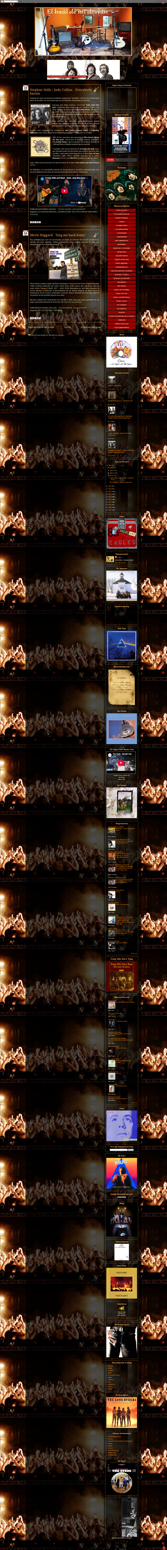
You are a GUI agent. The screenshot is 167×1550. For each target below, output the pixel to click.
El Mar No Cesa (113, 1072)
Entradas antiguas (91, 327)
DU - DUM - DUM (113, 1059)
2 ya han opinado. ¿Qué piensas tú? (71, 209)
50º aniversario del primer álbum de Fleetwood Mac (120, 417)
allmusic (110, 1439)
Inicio (67, 327)
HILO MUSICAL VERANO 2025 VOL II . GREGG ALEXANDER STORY (124, 855)
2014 (110, 494)
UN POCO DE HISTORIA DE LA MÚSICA (122, 316)
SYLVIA (110, 1387)
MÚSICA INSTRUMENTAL (121, 297)
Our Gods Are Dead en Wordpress (117, 1099)
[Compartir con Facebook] (38, 222)
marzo (112, 470)
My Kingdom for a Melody (116, 827)
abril (111, 468)
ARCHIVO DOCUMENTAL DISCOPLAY (120, 1441)
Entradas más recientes (41, 327)
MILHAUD (111, 1384)
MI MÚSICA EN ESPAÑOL (121, 278)
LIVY (109, 1382)
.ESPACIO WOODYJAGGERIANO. (119, 865)
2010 (110, 505)
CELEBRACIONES (65, 212)
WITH (110, 1389)
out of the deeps (113, 1084)
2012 (110, 499)
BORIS (110, 1368)
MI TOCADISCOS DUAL (115, 852)
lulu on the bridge (113, 1046)
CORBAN (111, 1370)
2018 (110, 465)
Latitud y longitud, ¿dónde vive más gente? (120, 1034)
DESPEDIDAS (122, 244)
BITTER (110, 1366)
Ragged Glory (112, 1001)
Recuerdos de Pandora (114, 1032)
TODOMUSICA (112, 1455)
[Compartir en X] (35, 222)
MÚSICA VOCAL (121, 301)
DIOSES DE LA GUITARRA (121, 248)
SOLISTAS (34, 214)
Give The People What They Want (125, 1002)
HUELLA (118, 1073)
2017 (110, 486)
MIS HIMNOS (121, 282)
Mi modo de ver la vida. (115, 1013)
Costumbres (111, 1015)
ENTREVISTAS (121, 252)
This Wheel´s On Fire (121, 943)
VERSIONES (122, 320)
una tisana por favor (121, 1086)
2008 (110, 510)
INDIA (110, 1377)
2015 (110, 491)
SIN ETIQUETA (121, 309)
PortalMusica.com (113, 1450)
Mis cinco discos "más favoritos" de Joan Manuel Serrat (125, 842)
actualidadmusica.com (114, 1436)
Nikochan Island (113, 915)
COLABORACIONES (121, 229)
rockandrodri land (113, 941)
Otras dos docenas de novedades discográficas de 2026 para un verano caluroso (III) (124, 868)
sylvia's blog (111, 1020)
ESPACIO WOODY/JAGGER (117, 878)
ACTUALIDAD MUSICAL (47, 212)
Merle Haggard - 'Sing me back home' (58, 235)
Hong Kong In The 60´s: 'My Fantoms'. (123, 1061)
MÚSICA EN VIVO (121, 293)
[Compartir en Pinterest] (40, 222)
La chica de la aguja (121, 1021)
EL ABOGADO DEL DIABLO (117, 1038)
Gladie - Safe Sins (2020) (122, 904)
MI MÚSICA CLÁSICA (122, 275)
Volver (118, 892)
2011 (110, 502)
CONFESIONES (122, 233)
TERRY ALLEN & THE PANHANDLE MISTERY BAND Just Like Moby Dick (125, 931)
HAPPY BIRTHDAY (122, 263)
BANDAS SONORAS (121, 218)
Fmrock (110, 1448)
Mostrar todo (134, 953)
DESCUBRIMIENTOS (121, 241)
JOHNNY (111, 1380)
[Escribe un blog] (33, 222)
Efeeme (110, 1446)
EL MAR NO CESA (114, 1375)
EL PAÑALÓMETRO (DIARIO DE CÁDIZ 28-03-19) (120, 1041)
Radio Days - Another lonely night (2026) (125, 829)
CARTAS (121, 222)
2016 (110, 489)
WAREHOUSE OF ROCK (116, 890)
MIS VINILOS (121, 286)
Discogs (110, 1443)
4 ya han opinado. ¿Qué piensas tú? (72, 308)
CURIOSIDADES (122, 237)
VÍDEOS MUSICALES (121, 324)
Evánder (119, 557)
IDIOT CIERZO (113, 928)
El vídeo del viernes (121, 1048)
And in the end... (115, 385)
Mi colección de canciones (71, 302)
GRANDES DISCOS (122, 256)
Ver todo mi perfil (120, 563)
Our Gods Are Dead (114, 1097)
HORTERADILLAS (122, 267)
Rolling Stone (112, 1453)
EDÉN (110, 1373)
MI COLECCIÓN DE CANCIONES (84, 212)
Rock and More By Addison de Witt (118, 840)
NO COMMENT (122, 305)
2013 (110, 497)
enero (112, 476)
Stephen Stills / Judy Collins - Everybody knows (121, 451)
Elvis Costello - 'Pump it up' (123, 160)
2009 (110, 507)
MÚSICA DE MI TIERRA (121, 290)
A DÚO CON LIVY (121, 210)
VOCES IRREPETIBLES (121, 328)
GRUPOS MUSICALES (122, 259)
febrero (112, 473)
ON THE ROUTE (113, 903)
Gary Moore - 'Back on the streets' (119, 434)
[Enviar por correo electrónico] (31, 222)
